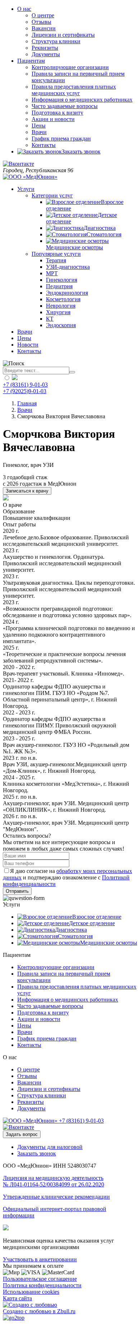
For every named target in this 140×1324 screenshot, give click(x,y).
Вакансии (44, 28)
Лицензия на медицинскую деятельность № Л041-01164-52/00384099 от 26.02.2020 (53, 1181)
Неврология (60, 306)
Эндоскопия (61, 325)
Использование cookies (31, 1292)
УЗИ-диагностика (68, 267)
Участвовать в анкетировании (40, 1259)
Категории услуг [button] (52, 195)
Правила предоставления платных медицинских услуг (74, 90)
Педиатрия (59, 286)
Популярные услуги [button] (56, 254)
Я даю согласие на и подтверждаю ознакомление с (67, 877)
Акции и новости (53, 119)
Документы (46, 54)
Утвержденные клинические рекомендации (56, 1197)
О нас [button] (24, 9)
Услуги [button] (25, 189)
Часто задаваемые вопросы (65, 106)
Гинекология (61, 280)
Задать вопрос (22, 1134)
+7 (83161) (81, 1121)
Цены (39, 125)
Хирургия (58, 312)
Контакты (44, 145)
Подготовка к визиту (57, 113)
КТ (49, 319)
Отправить (17, 891)
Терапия (56, 260)
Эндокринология (67, 293)
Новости (27, 345)
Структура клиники (56, 41)
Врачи (39, 132)
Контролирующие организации (70, 67)
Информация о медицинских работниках (82, 100)
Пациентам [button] (31, 61)
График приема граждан (61, 138)
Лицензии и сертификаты (63, 35)
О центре (43, 15)
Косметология (63, 299)
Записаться (27, 491)
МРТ (52, 273)
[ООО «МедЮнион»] (30, 177)
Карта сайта (17, 1298)
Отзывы (41, 22)
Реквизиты (45, 48)
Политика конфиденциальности (42, 1285)
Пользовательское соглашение (40, 1279)
